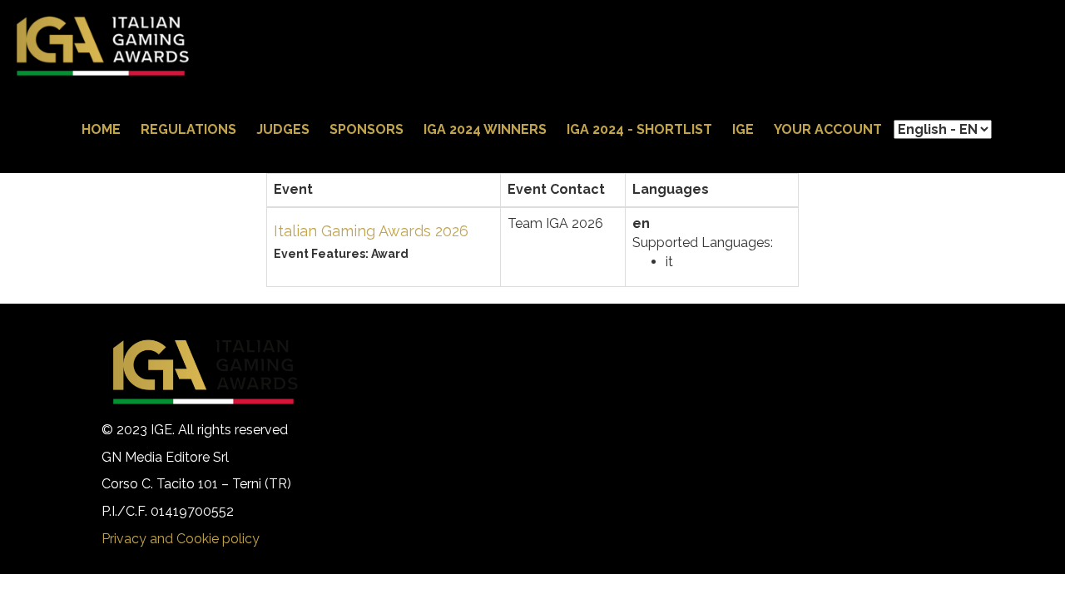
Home (101, 129)
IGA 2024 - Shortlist (639, 129)
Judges (283, 129)
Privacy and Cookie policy (181, 539)
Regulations (188, 129)
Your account (828, 129)
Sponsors (366, 129)
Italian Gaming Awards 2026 (371, 231)
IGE (743, 129)
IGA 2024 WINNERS (485, 129)
